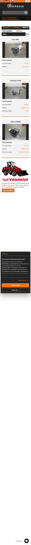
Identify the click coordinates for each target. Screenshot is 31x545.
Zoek (26, 13)
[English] (4, 1)
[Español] (8, 1)
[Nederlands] (2, 1)
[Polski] (13, 1)
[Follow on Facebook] (26, 1)
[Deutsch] (6, 1)
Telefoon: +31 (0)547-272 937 (9, 18)
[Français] (10, 1)
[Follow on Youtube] (29, 1)
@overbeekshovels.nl (13, 19)
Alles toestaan (15, 285)
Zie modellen (8, 190)
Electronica (15, 27)
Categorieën (6, 27)
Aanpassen (15, 290)
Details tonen (22, 280)
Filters (27, 34)
